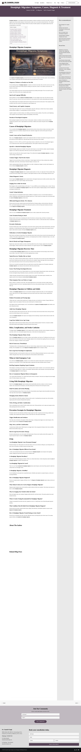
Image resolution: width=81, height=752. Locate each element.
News (55, 2)
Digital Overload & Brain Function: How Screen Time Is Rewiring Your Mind (65, 57)
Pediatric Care (49, 2)
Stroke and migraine (12, 494)
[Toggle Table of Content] (25, 27)
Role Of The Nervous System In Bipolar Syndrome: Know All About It (64, 40)
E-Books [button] (62, 2)
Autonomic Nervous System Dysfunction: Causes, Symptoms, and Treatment (65, 69)
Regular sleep (11, 243)
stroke (32, 22)
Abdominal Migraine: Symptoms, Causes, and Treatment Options (25, 621)
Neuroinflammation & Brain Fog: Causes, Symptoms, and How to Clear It (65, 74)
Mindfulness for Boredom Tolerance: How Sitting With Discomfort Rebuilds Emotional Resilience (64, 51)
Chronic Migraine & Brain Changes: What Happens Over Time (25, 587)
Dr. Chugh (37, 2)
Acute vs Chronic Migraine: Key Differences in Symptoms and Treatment (27, 656)
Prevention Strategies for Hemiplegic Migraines (18, 41)
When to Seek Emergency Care (15, 39)
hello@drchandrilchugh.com (7, 739)
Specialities (42, 2)
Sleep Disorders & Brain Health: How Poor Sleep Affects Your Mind (65, 61)
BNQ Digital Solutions (23, 749)
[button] (78, 3)
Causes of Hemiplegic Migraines (15, 30)
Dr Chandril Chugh (50, 10)
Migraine (40, 10)
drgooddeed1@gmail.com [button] (6, 743)
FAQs (11, 43)
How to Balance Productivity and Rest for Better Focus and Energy (65, 77)
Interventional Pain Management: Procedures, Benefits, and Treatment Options (65, 89)
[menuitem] (36, 3)
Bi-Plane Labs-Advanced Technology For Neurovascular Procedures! (64, 29)
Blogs (58, 2)
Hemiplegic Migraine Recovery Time (16, 34)
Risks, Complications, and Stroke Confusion (17, 37)
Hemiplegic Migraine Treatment (15, 33)
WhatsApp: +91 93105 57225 (7, 735)
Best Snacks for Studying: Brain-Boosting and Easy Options (64, 85)
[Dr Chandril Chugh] (10, 3)
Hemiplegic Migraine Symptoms (15, 29)
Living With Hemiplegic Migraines (16, 40)
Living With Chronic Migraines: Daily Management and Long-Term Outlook (28, 690)
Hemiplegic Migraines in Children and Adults (18, 36)
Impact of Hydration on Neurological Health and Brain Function (64, 81)
